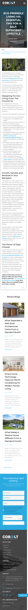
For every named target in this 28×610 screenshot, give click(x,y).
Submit (7, 82)
